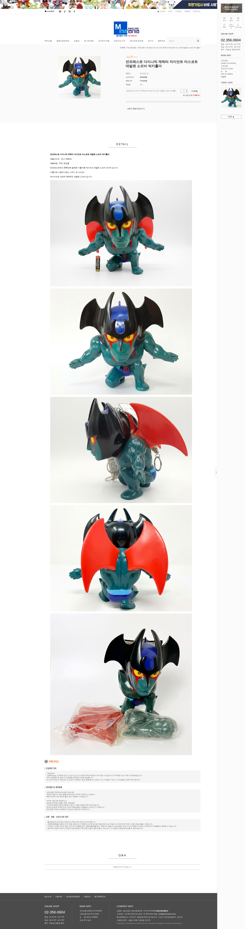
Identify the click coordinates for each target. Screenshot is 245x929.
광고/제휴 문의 (99, 897)
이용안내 (87, 897)
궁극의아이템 (103, 41)
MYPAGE (196, 11)
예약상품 (48, 41)
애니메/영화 (89, 41)
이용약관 (58, 897)
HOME (122, 48)
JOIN (170, 11)
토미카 (150, 41)
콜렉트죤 (161, 41)
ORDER (187, 11)
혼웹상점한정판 (62, 41)
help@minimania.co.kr (167, 914)
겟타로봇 (141, 48)
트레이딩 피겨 (119, 41)
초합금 (76, 41)
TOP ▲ (231, 117)
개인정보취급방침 (73, 897)
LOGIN (162, 11)
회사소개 (48, 897)
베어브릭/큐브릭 (136, 41)
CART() (178, 11)
